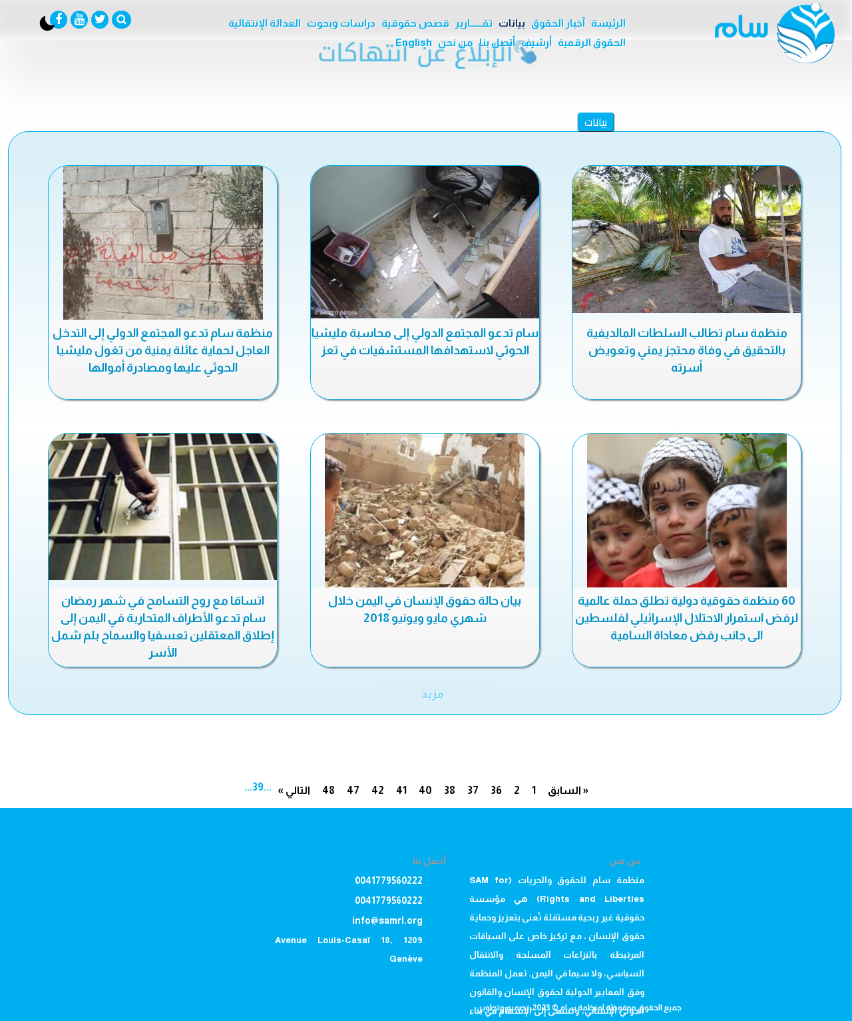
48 (328, 790)
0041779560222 (389, 880)
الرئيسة (608, 23)
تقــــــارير (474, 23)
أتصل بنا (497, 42)
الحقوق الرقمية (592, 42)
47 (353, 790)
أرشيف (536, 42)
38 (449, 790)
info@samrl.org (387, 920)
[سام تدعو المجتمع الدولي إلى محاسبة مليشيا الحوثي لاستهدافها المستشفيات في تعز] (425, 242)
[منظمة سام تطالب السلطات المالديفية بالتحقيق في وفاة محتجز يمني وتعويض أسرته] (686, 239)
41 (401, 790)
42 (377, 790)
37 (473, 790)
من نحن (455, 42)
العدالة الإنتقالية (264, 23)
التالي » (294, 790)
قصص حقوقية (415, 23)
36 (496, 790)
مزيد (432, 694)
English (413, 42)
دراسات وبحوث (341, 23)
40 (425, 790)
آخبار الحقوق (558, 23)
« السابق (568, 790)
